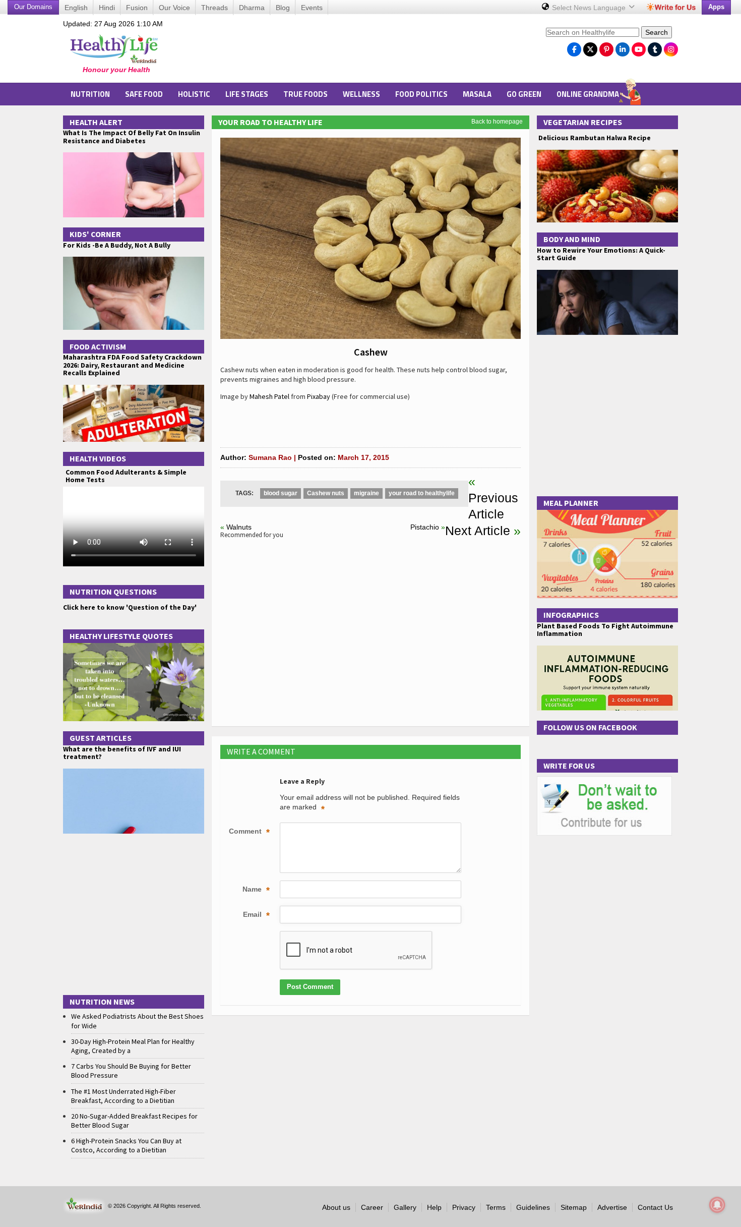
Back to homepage (497, 121)
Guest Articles (101, 738)
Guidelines (533, 1207)
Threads (214, 8)
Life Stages (246, 94)
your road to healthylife (422, 493)
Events (312, 8)
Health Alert (96, 122)
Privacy (463, 1207)
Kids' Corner (95, 234)
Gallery (405, 1207)
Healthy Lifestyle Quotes (121, 636)
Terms (496, 1207)
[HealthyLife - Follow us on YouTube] (639, 47)
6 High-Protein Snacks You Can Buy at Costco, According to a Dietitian (126, 1145)
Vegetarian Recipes (582, 122)
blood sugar (280, 493)
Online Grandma (588, 94)
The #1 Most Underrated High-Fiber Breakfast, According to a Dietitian (123, 1096)
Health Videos (98, 458)
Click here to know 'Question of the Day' (130, 607)
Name (256, 890)
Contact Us (655, 1207)
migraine (366, 493)
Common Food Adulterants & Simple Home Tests (126, 476)
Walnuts (239, 527)
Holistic (194, 94)
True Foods (305, 94)
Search (656, 32)
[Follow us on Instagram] (671, 47)
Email (256, 915)
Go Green (524, 94)
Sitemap (574, 1207)
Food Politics (421, 94)
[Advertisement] (356, 51)
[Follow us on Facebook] (574, 47)
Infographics (571, 615)
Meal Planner (570, 503)
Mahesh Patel (269, 396)
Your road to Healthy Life (270, 122)
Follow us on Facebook (590, 727)
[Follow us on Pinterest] (606, 47)
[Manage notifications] (717, 1205)
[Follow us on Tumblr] (655, 47)
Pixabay (318, 396)
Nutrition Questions (113, 592)
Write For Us (569, 766)
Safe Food (144, 94)
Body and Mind (571, 239)
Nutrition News (102, 1002)
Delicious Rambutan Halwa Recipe (594, 138)
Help (434, 1207)
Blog (283, 8)
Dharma (252, 8)
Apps (716, 7)
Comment (249, 832)
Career (372, 1207)
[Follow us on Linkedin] (622, 47)
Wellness (361, 94)
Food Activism (98, 346)
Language (590, 8)
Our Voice (174, 8)
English (76, 8)
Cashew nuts (325, 493)
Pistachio (424, 527)
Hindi (107, 8)
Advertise (612, 1207)
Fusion (137, 8)
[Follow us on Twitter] (590, 47)
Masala (477, 94)
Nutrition (90, 94)
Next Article (477, 530)
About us (336, 1207)
